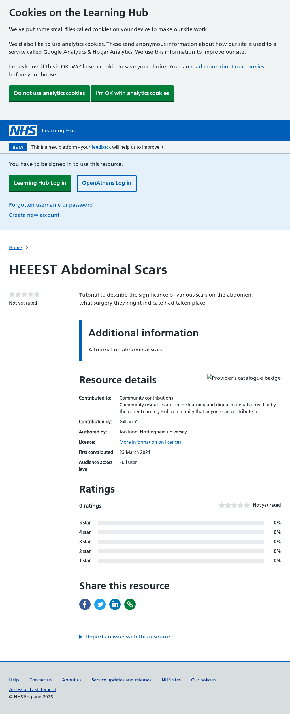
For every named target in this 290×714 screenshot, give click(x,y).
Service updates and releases (121, 680)
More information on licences (150, 442)
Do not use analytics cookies (49, 93)
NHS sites (171, 680)
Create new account (34, 215)
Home (15, 247)
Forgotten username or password (51, 205)
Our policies (203, 680)
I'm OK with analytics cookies (132, 93)
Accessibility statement (32, 689)
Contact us (40, 680)
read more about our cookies (227, 66)
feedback (101, 147)
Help (14, 680)
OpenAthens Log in (106, 183)
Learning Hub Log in (40, 183)
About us (71, 680)
